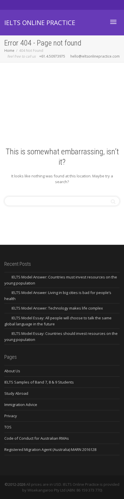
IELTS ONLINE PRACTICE (39, 22)
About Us (12, 370)
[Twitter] (9, 5)
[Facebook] (19, 5)
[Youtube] (39, 5)
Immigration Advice (20, 404)
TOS (8, 427)
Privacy (10, 415)
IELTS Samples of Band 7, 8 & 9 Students (39, 382)
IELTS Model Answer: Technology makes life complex (57, 308)
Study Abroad (16, 393)
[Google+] (29, 5)
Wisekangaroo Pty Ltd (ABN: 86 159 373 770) (64, 490)
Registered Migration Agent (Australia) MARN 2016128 (50, 449)
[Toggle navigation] (113, 22)
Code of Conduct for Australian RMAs (36, 438)
